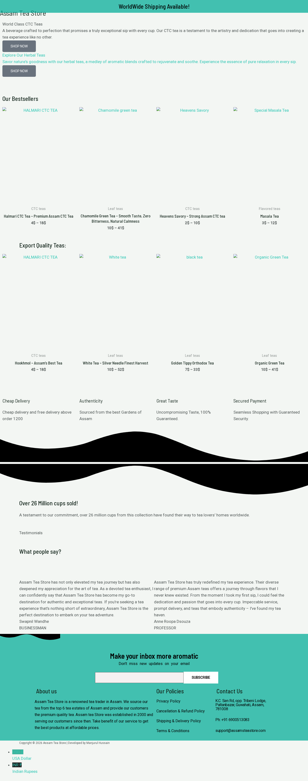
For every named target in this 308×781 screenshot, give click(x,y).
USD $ (22, 755)
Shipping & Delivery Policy (178, 721)
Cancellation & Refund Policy (180, 711)
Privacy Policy (168, 701)
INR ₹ (25, 768)
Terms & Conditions (172, 731)
